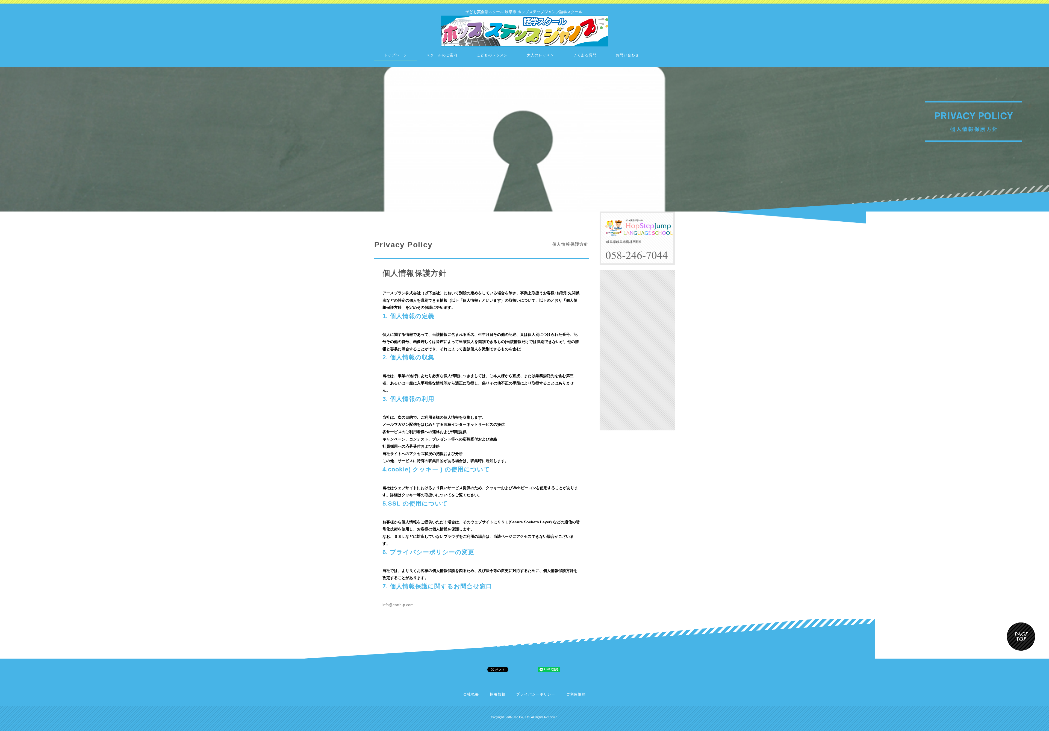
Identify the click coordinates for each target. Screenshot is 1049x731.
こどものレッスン (492, 55)
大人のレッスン (540, 55)
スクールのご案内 (442, 55)
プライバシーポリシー (535, 694)
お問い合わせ (627, 55)
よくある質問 (585, 55)
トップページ (395, 55)
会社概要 (471, 694)
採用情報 (497, 694)
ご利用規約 (576, 694)
